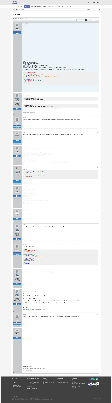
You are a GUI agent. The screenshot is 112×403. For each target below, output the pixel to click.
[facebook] (90, 379)
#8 (97, 210)
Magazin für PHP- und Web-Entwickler (34, 389)
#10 (97, 244)
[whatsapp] (94, 379)
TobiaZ (17, 229)
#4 (97, 132)
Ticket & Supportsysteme (17, 386)
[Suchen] (100, 9)
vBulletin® (17, 396)
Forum (16, 12)
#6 (97, 167)
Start (15, 6)
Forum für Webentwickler (47, 379)
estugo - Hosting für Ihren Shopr (62, 382)
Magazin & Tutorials (60, 6)
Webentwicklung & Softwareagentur (33, 382)
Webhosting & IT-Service (32, 383)
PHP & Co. (68, 6)
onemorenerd (17, 171)
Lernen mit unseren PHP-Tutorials (33, 391)
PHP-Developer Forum (46, 381)
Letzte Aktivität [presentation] (21, 18)
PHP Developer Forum (25, 12)
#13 (97, 314)
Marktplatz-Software (16, 385)
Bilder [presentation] (26, 18)
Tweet (18, 33)
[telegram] (97, 379)
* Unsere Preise (75, 387)
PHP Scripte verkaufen (76, 386)
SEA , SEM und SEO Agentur (32, 385)
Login (90, 2)
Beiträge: (16, 105)
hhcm (17, 294)
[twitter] (92, 379)
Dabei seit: (17, 103)
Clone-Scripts (15, 383)
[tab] (15, 18)
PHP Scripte (20, 6)
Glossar (73, 389)
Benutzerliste (21, 9)
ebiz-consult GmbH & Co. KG (24, 398)
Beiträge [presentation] (15, 18)
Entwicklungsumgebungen (17, 379)
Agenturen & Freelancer (35, 6)
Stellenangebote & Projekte (48, 6)
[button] (94, 2)
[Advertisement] (58, 43)
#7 (97, 187)
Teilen (18, 108)
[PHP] (18, 2)
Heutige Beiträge (15, 9)
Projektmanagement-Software (18, 381)
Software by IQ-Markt (96, 398)
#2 (97, 94)
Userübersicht (30, 386)
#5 (97, 147)
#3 (97, 117)
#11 (97, 270)
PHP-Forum (27, 6)
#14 (97, 329)
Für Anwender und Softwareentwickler (78, 383)
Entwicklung (19, 12)
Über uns (73, 379)
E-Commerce (15, 382)
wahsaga (17, 98)
